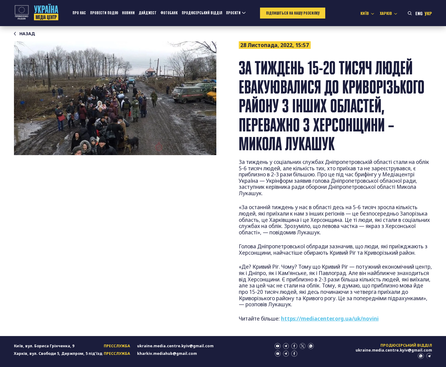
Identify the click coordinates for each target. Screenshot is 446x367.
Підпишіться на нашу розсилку (292, 13)
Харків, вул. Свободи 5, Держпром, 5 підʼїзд (58, 353)
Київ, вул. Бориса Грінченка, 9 (44, 345)
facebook (294, 346)
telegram (286, 346)
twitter (302, 346)
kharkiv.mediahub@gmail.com (167, 353)
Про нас (79, 12)
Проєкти (233, 12)
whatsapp (311, 346)
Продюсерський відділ (202, 12)
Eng (419, 13)
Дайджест (148, 12)
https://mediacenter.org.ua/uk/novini (330, 318)
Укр (428, 13)
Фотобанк (168, 12)
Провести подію (104, 12)
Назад (27, 33)
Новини (128, 12)
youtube (278, 346)
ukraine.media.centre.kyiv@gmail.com (175, 345)
